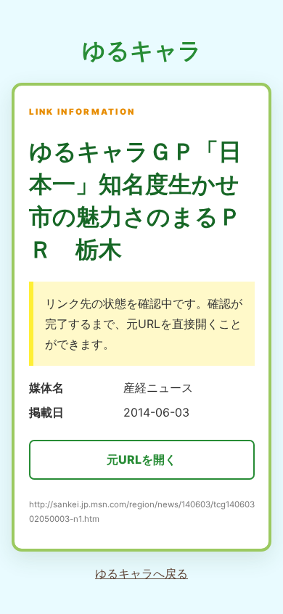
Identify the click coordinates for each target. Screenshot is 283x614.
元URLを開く (141, 459)
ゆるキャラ (142, 50)
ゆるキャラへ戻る (141, 573)
